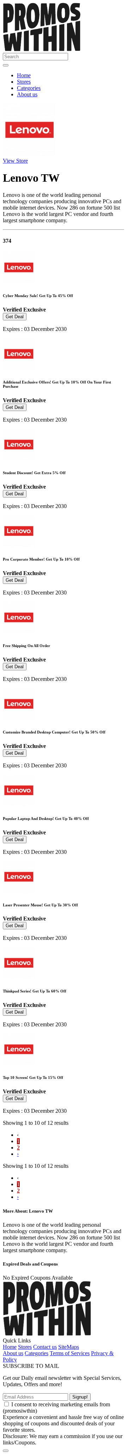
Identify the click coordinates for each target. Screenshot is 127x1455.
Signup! (80, 1397)
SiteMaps (68, 1347)
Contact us (45, 1347)
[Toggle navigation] (5, 65)
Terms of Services (70, 1353)
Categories (29, 88)
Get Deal (15, 316)
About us (27, 94)
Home (24, 75)
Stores (24, 82)
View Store (15, 161)
